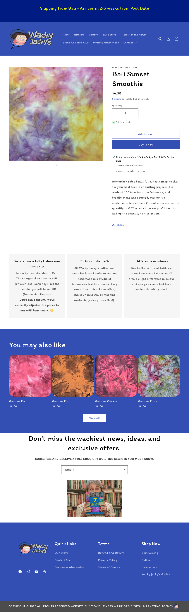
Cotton (146, 560)
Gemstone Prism (147, 401)
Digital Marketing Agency (151, 606)
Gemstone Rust (61, 401)
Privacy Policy (107, 560)
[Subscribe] (123, 469)
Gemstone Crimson (106, 401)
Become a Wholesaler (69, 567)
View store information (130, 171)
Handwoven (149, 567)
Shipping (116, 99)
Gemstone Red (17, 401)
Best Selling (150, 552)
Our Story (61, 552)
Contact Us (62, 560)
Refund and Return (111, 552)
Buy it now (146, 144)
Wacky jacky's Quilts (156, 574)
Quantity (117, 105)
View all (94, 418)
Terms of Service (109, 567)
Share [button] (120, 224)
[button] (110, 35)
